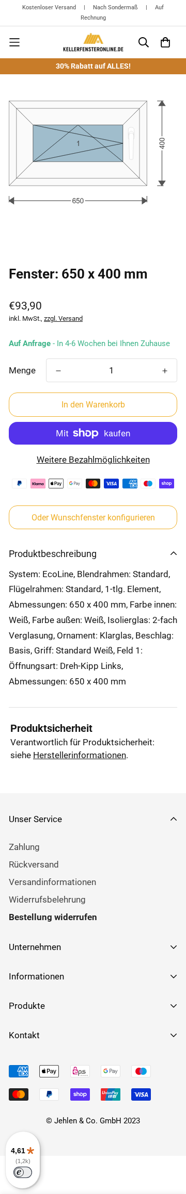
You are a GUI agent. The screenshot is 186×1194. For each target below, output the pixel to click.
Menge (22, 370)
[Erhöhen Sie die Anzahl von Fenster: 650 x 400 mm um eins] (165, 371)
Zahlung (24, 847)
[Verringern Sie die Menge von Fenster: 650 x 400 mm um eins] (58, 371)
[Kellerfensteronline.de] (93, 42)
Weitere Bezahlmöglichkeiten (93, 459)
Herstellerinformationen (79, 755)
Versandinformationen (52, 882)
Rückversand (34, 864)
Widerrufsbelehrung (47, 899)
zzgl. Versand (63, 318)
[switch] (22, 1172)
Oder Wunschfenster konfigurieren (93, 517)
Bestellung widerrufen (53, 917)
